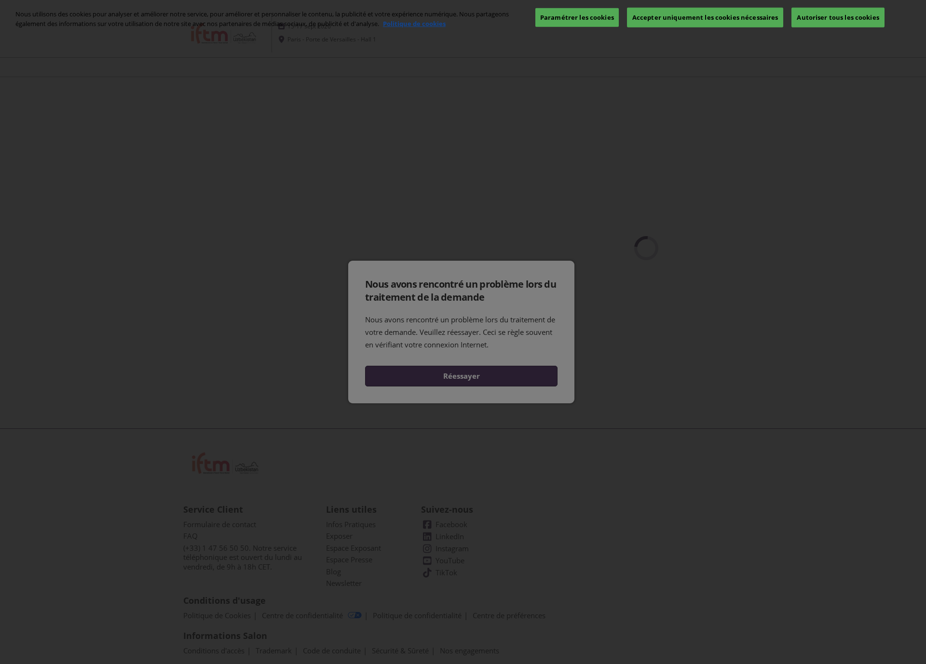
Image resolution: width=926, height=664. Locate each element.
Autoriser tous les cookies (838, 17)
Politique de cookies (414, 23)
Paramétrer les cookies (577, 17)
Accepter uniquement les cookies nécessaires (705, 17)
